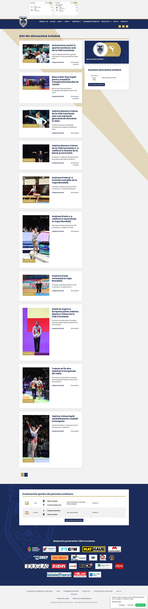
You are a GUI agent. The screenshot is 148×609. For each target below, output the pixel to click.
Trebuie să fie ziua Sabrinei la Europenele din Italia (64, 371)
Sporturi (75, 22)
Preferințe (130, 605)
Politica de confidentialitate (82, 599)
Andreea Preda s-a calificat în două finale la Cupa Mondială (64, 219)
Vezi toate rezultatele (96, 85)
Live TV (116, 22)
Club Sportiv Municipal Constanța (40, 591)
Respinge (122, 605)
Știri (67, 22)
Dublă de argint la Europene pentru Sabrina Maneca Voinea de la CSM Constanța (65, 313)
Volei (35, 503)
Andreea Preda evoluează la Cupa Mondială (62, 278)
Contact (124, 22)
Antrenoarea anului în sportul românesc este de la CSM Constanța (64, 48)
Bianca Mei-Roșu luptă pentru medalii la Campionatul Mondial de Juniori (65, 81)
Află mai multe (116, 602)
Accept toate (140, 605)
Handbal (32, 3)
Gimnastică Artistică (75, 63)
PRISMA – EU (43, 22)
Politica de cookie (63, 599)
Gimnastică (75, 133)
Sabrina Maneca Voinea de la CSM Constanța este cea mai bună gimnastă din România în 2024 (65, 116)
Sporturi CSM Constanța (103, 591)
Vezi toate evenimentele (74, 520)
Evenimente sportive (91, 22)
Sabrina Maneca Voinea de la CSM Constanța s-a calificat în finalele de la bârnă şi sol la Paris (65, 149)
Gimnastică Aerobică (75, 97)
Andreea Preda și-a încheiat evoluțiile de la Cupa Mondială (64, 180)
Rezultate (106, 22)
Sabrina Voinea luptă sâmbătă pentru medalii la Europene (65, 419)
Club (59, 22)
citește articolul (58, 62)
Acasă (52, 22)
